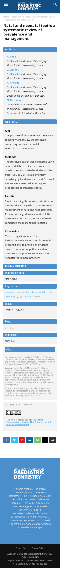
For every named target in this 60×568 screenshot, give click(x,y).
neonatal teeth (43, 292)
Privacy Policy (22, 548)
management (12, 292)
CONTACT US (30, 534)
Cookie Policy (38, 548)
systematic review (29, 296)
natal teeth (27, 292)
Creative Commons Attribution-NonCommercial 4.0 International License (28, 422)
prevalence (11, 296)
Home (6, 16)
